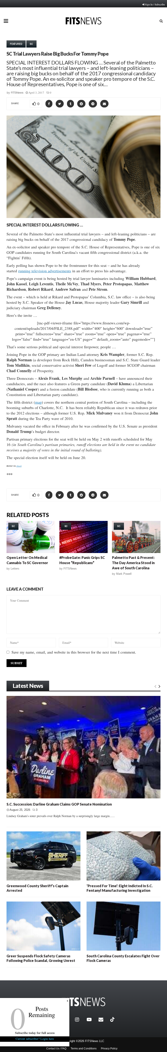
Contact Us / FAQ (56, 1048)
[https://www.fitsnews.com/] (83, 1002)
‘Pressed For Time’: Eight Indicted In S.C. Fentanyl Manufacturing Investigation (120, 888)
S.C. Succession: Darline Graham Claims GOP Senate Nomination (59, 804)
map (38, 402)
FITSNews (17, 92)
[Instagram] (80, 1019)
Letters (15, 568)
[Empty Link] (155, 686)
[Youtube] (91, 1019)
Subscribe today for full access (35, 1033)
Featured (16, 44)
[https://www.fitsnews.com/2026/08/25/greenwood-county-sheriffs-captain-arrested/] (43, 856)
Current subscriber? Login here (35, 1039)
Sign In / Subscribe (155, 4)
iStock (19, 465)
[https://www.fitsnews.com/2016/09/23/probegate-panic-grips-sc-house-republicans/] (83, 537)
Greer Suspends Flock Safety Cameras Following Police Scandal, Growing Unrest (41, 958)
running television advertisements (44, 270)
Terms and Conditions (84, 1048)
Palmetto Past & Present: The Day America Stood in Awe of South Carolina (133, 562)
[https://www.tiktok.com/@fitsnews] (112, 1019)
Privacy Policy (109, 1048)
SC (31, 44)
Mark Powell (124, 573)
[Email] (103, 1019)
